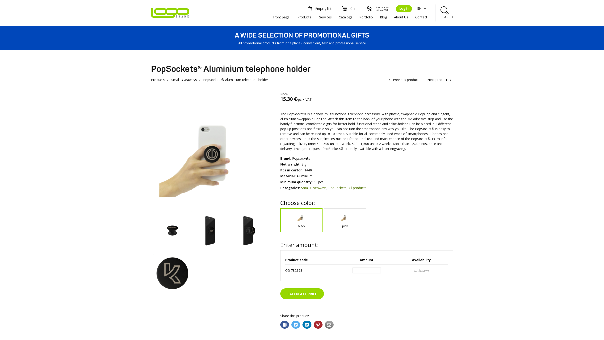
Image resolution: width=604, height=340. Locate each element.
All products (357, 188)
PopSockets (337, 188)
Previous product (406, 79)
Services (325, 17)
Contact (421, 17)
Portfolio (366, 17)
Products (304, 17)
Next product (437, 79)
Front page (281, 17)
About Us (401, 17)
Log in (404, 8)
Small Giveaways (184, 79)
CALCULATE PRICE (302, 294)
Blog (383, 17)
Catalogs (345, 17)
